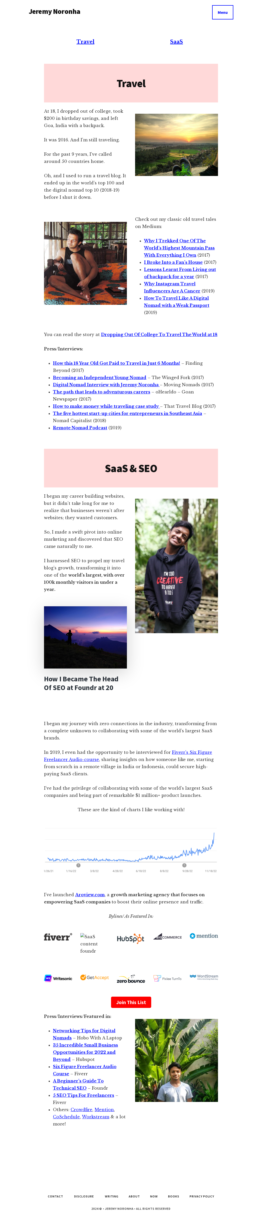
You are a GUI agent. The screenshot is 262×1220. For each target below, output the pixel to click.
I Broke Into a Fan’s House (173, 262)
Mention (104, 1109)
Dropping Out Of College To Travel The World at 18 (159, 334)
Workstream (95, 1116)
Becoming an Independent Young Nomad (99, 377)
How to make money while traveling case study (106, 406)
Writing (112, 1196)
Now (154, 1196)
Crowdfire (81, 1109)
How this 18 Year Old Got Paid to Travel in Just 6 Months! (116, 363)
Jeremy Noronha (54, 11)
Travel (85, 42)
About (134, 1196)
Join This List (131, 1002)
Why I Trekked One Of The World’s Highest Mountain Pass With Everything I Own (179, 248)
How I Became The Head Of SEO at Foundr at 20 (81, 683)
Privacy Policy (202, 1196)
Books (173, 1196)
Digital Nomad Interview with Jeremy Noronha (106, 384)
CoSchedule (66, 1116)
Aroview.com (90, 894)
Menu (223, 12)
